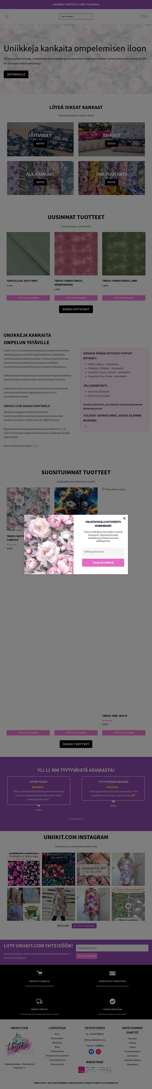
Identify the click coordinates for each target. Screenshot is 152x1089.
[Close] (124, 518)
